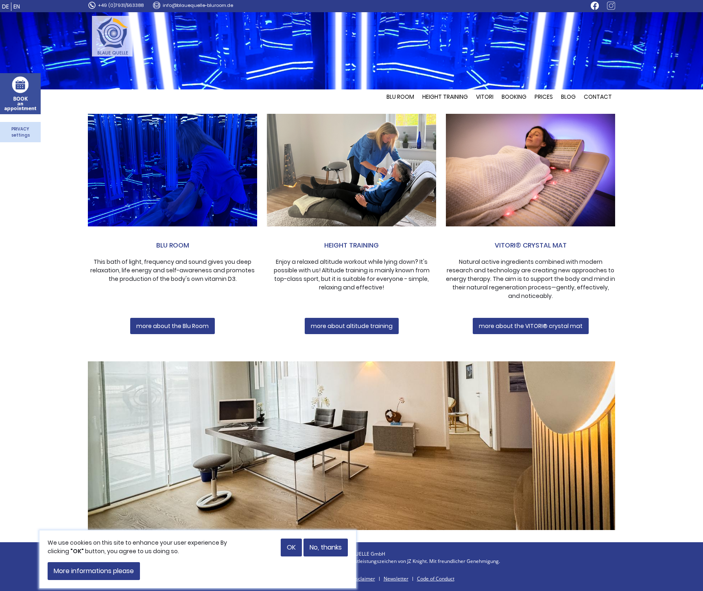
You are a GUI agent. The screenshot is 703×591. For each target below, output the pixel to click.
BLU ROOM (400, 97)
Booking (514, 97)
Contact (598, 97)
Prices (544, 97)
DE (5, 6)
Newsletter (396, 579)
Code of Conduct (435, 579)
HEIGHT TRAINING (445, 97)
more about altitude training (352, 326)
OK (291, 547)
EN (16, 6)
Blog (568, 97)
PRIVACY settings (20, 132)
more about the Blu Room (172, 326)
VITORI (484, 97)
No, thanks (326, 547)
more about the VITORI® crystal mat (531, 326)
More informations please (94, 571)
